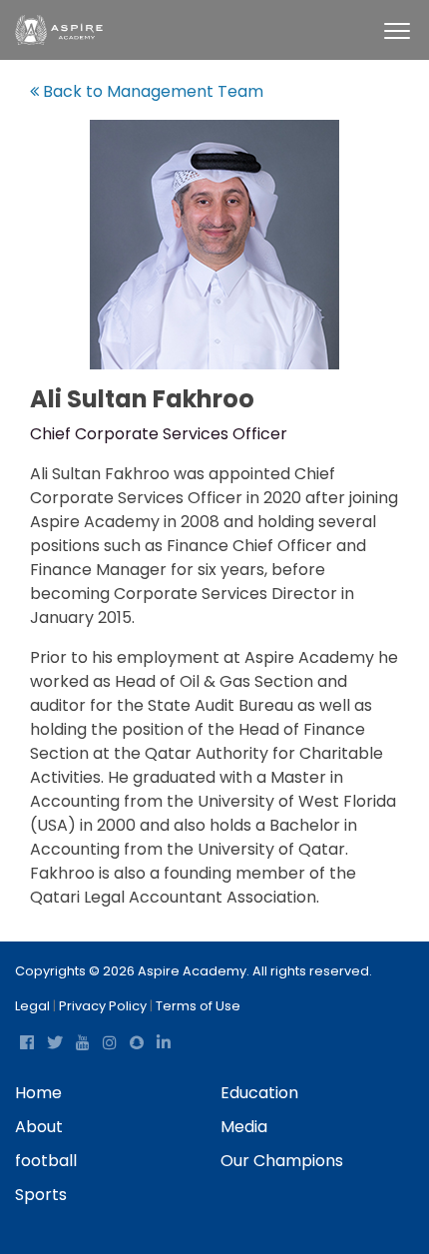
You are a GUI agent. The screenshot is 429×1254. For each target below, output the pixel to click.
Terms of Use (198, 1005)
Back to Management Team (151, 91)
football (46, 1160)
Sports (41, 1194)
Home (38, 1092)
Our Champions (281, 1160)
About (39, 1126)
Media (243, 1126)
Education (259, 1092)
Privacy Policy (103, 1005)
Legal (32, 1005)
